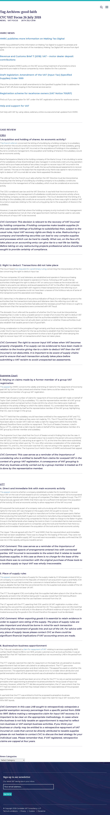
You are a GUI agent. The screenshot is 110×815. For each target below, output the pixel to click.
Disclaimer (41, 811)
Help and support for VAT (14, 106)
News (3, 20)
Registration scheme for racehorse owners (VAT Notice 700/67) (36, 93)
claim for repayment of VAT (35, 649)
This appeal (5, 387)
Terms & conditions (10, 811)
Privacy (23, 811)
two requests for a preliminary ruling (31, 269)
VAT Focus (13, 20)
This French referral (8, 143)
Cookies (32, 811)
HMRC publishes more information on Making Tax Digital (32, 38)
